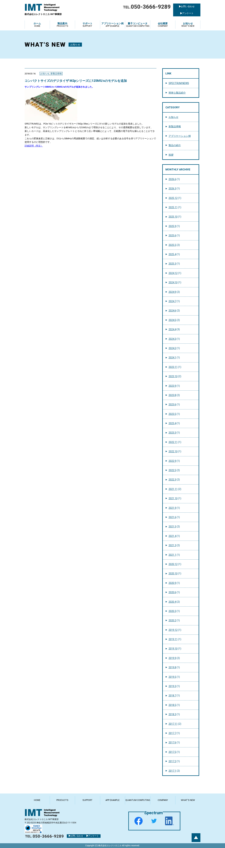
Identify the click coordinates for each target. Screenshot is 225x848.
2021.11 (173, 489)
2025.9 (172, 226)
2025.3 (172, 263)
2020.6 (172, 592)
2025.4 (172, 254)
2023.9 (172, 385)
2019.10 (173, 648)
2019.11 (173, 639)
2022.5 (172, 470)
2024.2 (172, 348)
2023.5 (172, 414)
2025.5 (172, 245)
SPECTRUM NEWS (179, 83)
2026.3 (172, 188)
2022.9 (172, 461)
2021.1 (172, 554)
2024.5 (172, 320)
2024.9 (172, 292)
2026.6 (172, 179)
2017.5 (172, 752)
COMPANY (163, 800)
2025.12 (173, 198)
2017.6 (172, 742)
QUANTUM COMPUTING (137, 800)
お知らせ (44, 73)
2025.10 (173, 216)
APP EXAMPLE (112, 800)
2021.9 (172, 507)
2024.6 (172, 310)
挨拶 (171, 154)
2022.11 (173, 442)
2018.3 (172, 714)
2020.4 (172, 601)
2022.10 (173, 451)
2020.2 (172, 620)
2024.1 (172, 357)
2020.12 (173, 564)
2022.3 (172, 479)
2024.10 (173, 282)
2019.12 (173, 630)
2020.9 (172, 583)
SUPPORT (87, 800)
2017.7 (172, 733)
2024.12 (173, 273)
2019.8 (172, 667)
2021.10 (173, 498)
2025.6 (172, 235)
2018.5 (172, 705)
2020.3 (172, 611)
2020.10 (173, 573)
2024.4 (172, 329)
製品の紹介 (175, 145)
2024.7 (172, 301)
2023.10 (173, 376)
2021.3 (172, 545)
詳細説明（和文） (34, 145)
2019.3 (172, 686)
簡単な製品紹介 (177, 92)
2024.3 (172, 338)
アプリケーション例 (180, 136)
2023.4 (172, 423)
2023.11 (173, 367)
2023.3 (172, 432)
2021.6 (172, 517)
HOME (37, 800)
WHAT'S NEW (188, 800)
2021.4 (172, 536)
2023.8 (172, 395)
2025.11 (173, 207)
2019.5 (172, 676)
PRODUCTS (62, 800)
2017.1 (172, 770)
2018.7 (172, 695)
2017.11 (173, 723)
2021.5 (172, 526)
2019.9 (172, 658)
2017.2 (172, 761)
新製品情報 (56, 73)
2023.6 (172, 404)
